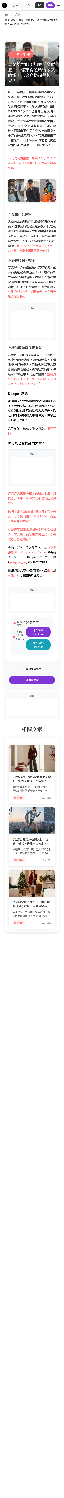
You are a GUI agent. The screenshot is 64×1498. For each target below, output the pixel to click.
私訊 (11, 575)
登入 (40, 5)
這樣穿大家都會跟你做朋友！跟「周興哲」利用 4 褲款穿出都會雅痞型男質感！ (32, 498)
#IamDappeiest (24, 552)
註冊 (50, 5)
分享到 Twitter (39, 644)
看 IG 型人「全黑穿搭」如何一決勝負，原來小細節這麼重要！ (32, 248)
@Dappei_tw (17, 562)
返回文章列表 (33, 669)
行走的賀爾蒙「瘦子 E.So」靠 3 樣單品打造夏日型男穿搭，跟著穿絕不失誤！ (32, 163)
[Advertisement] (32, 324)
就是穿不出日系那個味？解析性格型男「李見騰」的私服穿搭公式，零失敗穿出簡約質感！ (32, 534)
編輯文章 (33, 680)
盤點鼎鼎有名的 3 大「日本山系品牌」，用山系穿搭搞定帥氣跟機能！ (32, 379)
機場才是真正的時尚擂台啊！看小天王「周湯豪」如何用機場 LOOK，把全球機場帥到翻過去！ (32, 516)
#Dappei (41, 552)
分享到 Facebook (38, 632)
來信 (50, 570)
